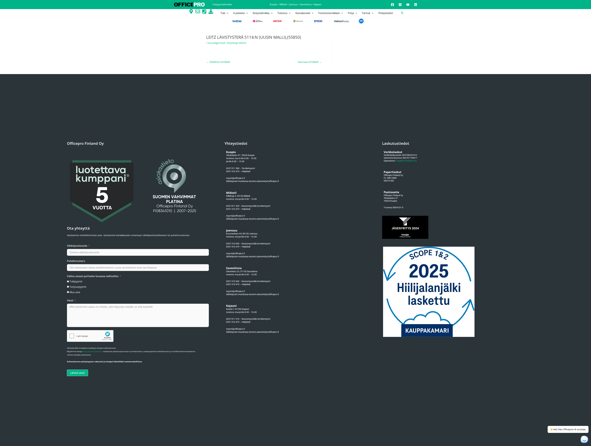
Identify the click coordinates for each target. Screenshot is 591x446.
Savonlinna (306, 4)
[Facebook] (392, 4)
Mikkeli (283, 4)
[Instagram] (400, 4)
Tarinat (366, 13)
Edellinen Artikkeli (218, 62)
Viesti (70, 300)
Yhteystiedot (385, 13)
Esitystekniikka (261, 13)
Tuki (223, 13)
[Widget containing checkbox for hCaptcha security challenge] (90, 336)
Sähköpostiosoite (77, 245)
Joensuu (293, 4)
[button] (226, 13)
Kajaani (317, 4)
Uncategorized (216, 43)
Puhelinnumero (76, 261)
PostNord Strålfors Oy (406, 161)
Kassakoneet (303, 13)
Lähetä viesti (77, 373)
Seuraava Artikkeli (310, 62)
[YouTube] (407, 4)
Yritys (351, 13)
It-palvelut (239, 13)
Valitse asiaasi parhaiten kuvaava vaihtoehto (93, 276)
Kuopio (273, 4)
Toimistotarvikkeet (329, 13)
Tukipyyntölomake (222, 4)
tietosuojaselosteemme (92, 351)
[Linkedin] (415, 4)
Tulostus (282, 13)
